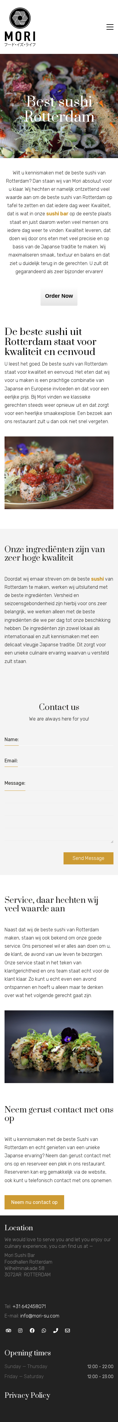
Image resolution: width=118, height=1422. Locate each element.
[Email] (67, 1330)
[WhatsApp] (43, 1330)
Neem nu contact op (34, 1202)
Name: (12, 739)
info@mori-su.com (39, 1316)
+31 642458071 (29, 1306)
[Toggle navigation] (110, 27)
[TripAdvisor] (8, 1330)
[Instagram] (20, 1330)
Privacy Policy (27, 1395)
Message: (15, 783)
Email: (11, 761)
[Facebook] (32, 1330)
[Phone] (55, 1330)
